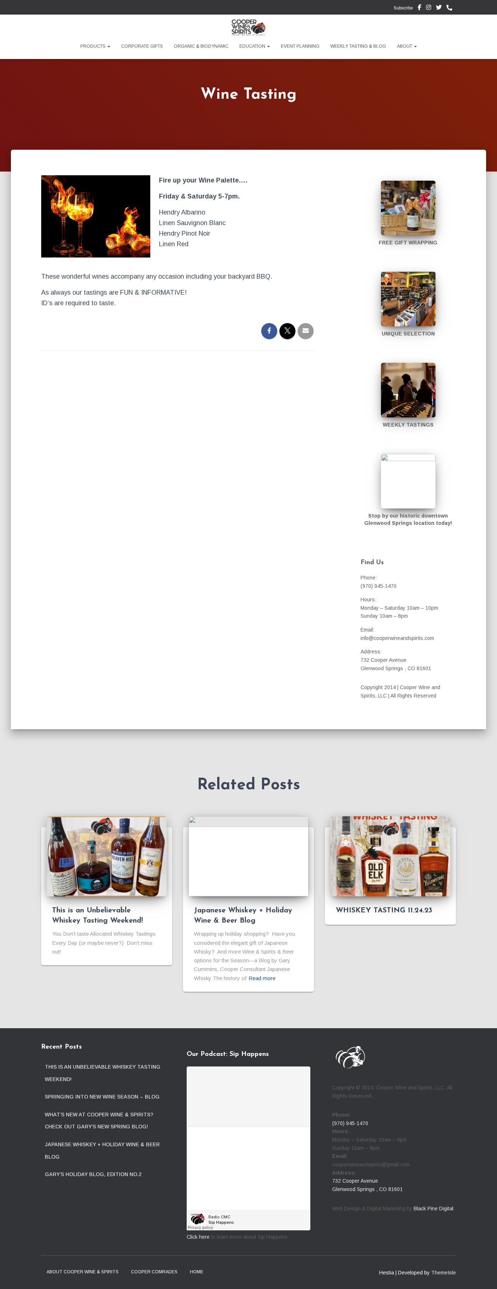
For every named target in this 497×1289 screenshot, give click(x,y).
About (405, 46)
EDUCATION (252, 46)
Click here (198, 1237)
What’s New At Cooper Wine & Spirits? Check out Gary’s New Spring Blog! (99, 1121)
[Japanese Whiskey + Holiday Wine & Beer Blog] (248, 856)
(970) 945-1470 (350, 1123)
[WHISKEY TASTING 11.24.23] (390, 856)
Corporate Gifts (142, 46)
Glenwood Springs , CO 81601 (367, 1189)
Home (196, 1271)
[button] (108, 46)
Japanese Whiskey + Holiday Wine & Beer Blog (102, 1150)
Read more (262, 978)
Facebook (419, 8)
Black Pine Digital (433, 1208)
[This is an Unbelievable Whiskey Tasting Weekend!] (107, 856)
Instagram (428, 8)
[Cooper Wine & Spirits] (248, 27)
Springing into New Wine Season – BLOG (102, 1097)
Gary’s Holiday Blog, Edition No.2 (93, 1174)
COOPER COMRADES (154, 1271)
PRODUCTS (93, 46)
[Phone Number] (451, 8)
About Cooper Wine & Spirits (83, 1271)
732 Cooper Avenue (355, 1181)
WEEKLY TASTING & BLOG (358, 46)
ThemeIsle (443, 1273)
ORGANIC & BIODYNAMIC (201, 46)
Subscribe (403, 8)
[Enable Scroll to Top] (482, 1274)
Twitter (439, 8)
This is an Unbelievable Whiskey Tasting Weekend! (102, 1073)
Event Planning (300, 46)
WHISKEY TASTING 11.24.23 (384, 910)
